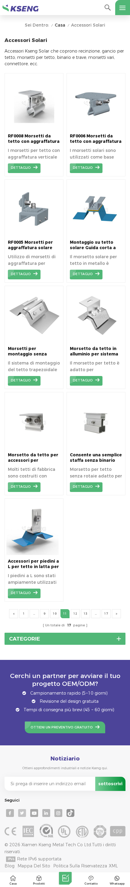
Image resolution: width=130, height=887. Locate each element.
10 (55, 613)
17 (106, 613)
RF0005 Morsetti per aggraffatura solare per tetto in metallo (30, 245)
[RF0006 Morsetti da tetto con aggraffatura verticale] (96, 128)
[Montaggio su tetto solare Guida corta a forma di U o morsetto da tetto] (96, 235)
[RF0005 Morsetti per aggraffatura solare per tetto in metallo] (34, 235)
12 (75, 613)
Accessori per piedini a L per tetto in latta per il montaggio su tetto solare (33, 564)
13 (85, 613)
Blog (10, 866)
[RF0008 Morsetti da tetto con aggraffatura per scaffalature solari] (34, 128)
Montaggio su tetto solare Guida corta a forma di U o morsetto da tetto (95, 245)
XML (113, 866)
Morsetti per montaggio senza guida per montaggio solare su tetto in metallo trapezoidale (32, 351)
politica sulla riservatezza (80, 866)
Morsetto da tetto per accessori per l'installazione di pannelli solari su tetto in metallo (33, 457)
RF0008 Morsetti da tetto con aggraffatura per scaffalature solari (34, 138)
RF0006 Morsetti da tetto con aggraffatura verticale (96, 138)
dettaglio (21, 168)
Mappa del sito (34, 866)
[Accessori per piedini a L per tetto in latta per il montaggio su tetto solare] (34, 554)
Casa (60, 25)
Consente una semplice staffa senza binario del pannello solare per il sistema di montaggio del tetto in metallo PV (96, 457)
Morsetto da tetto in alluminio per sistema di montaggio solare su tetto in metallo (96, 351)
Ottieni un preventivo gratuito (62, 727)
